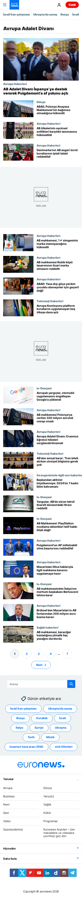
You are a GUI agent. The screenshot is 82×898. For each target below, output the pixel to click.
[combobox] (41, 684)
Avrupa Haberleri (15, 83)
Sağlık (47, 804)
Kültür (47, 812)
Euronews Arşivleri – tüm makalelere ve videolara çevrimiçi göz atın (59, 833)
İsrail (75, 14)
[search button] (71, 684)
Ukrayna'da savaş (45, 14)
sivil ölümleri (63, 746)
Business (9, 796)
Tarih (31, 737)
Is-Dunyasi (44, 388)
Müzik (50, 737)
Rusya (65, 14)
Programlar (50, 821)
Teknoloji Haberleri (50, 301)
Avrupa (7, 788)
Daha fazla (10, 858)
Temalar (8, 779)
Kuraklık (42, 718)
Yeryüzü (48, 796)
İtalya (19, 727)
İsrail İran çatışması (16, 14)
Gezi (6, 812)
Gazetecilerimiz (13, 829)
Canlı (72, 4)
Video (7, 821)
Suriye (39, 727)
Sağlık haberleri (47, 627)
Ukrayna (60, 727)
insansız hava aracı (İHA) (26, 746)
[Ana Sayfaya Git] (14, 5)
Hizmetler (9, 848)
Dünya (41, 101)
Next (39, 665)
